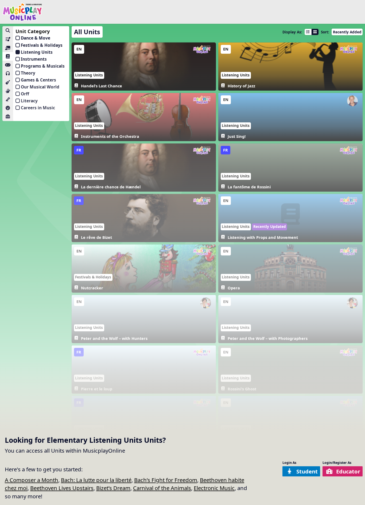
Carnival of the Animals (162, 488)
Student (307, 471)
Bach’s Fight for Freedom (165, 480)
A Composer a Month (31, 480)
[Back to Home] (22, 11)
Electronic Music (214, 488)
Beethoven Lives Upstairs (62, 488)
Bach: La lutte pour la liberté (96, 480)
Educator (348, 471)
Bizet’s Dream (113, 488)
